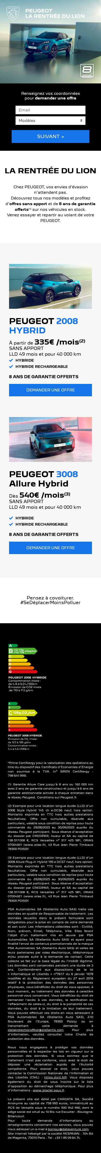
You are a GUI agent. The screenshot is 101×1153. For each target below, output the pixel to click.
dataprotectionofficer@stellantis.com (35, 1030)
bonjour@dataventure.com (68, 1129)
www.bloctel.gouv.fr (48, 1090)
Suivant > (50, 136)
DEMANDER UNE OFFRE (50, 390)
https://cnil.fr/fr (55, 1077)
